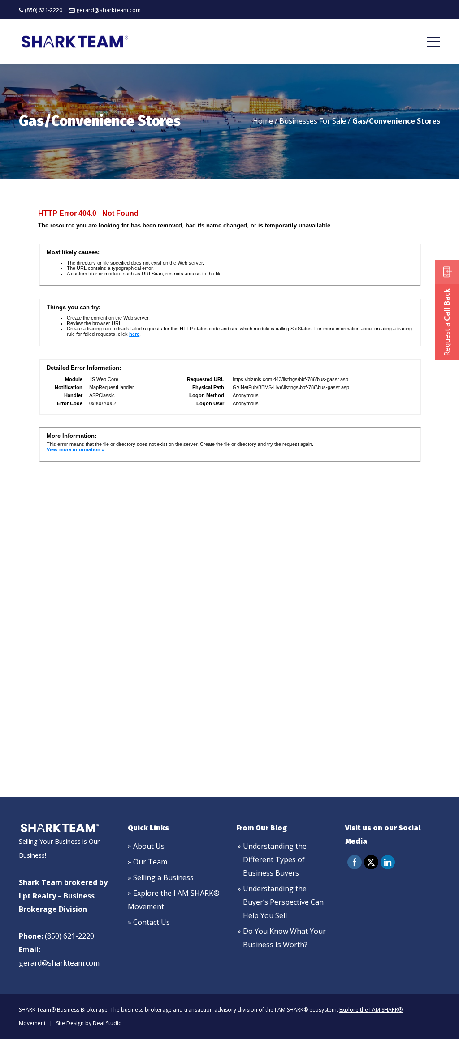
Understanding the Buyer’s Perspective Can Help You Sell (283, 902)
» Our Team (147, 862)
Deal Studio (107, 1023)
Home (263, 121)
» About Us (146, 846)
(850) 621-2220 (43, 10)
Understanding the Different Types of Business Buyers (275, 859)
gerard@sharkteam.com (108, 10)
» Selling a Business (161, 877)
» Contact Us (149, 922)
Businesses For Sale (312, 121)
